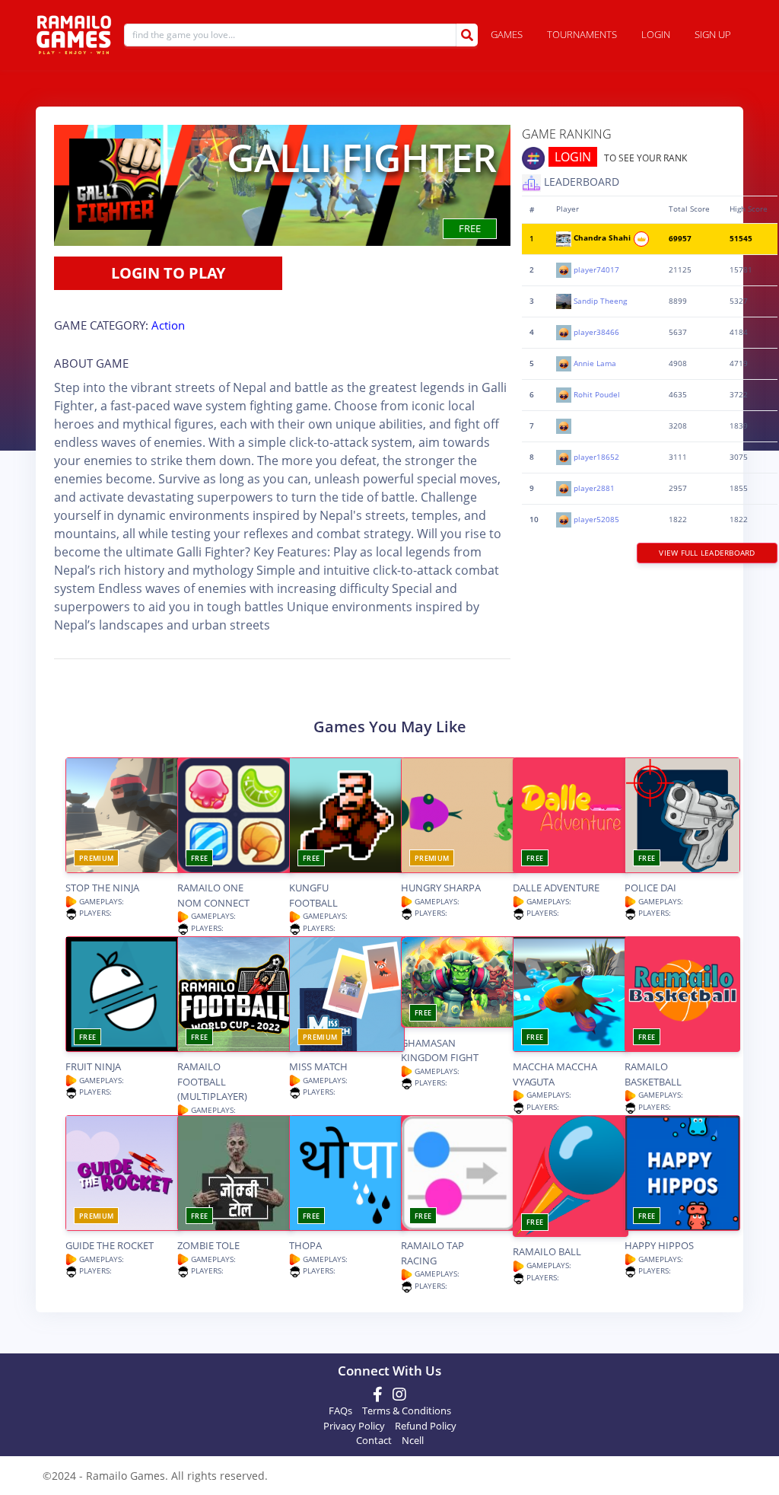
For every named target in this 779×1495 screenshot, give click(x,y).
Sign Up (713, 34)
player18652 (596, 456)
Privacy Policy (354, 1426)
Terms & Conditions (406, 1410)
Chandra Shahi (603, 238)
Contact (374, 1440)
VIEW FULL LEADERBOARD (707, 552)
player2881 (594, 487)
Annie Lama (595, 363)
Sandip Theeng (600, 300)
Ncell (413, 1440)
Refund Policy (425, 1426)
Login (655, 34)
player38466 (596, 331)
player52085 (596, 519)
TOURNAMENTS (582, 34)
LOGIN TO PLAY (168, 273)
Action (168, 325)
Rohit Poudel (597, 394)
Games (507, 34)
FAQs (340, 1410)
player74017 (596, 269)
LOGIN (573, 156)
